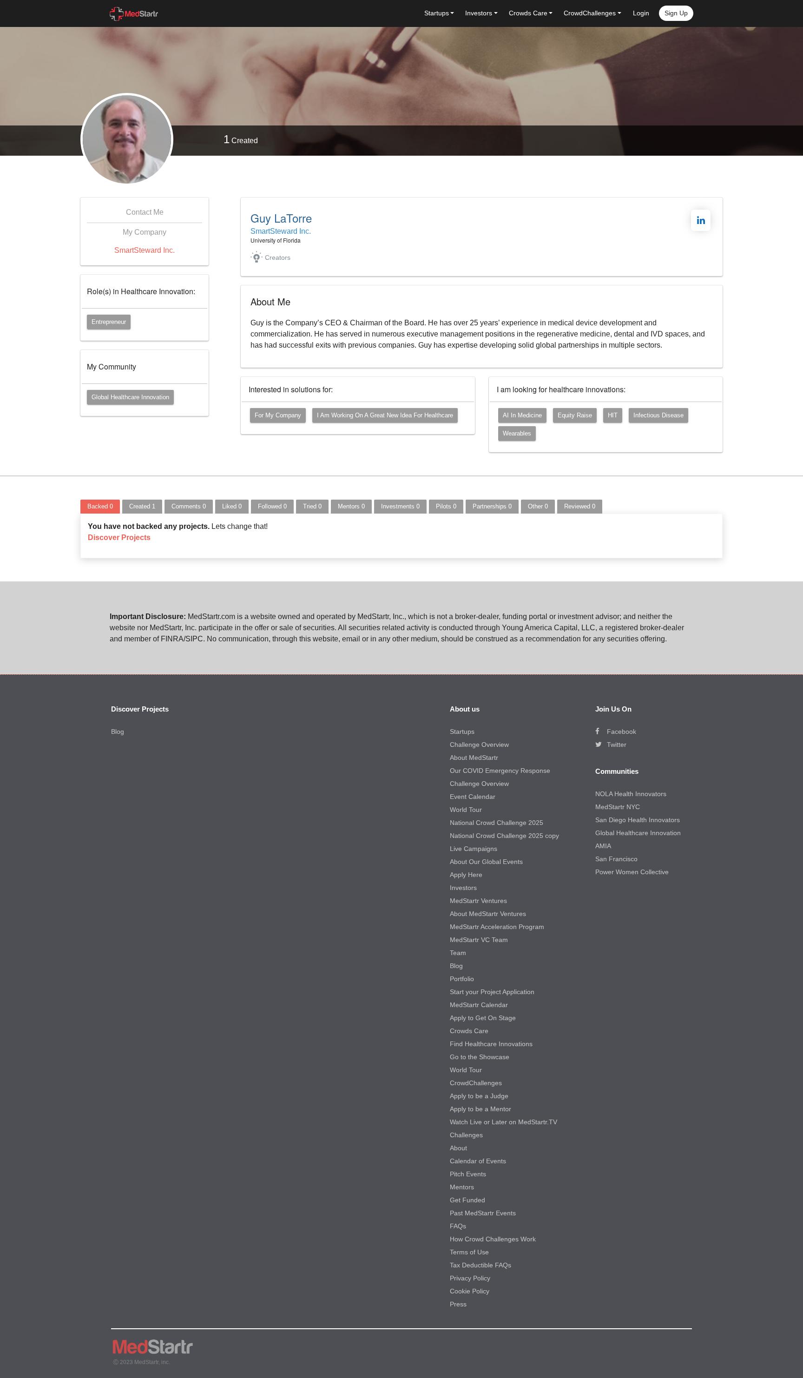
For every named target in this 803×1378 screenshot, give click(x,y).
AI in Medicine (522, 415)
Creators (277, 257)
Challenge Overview (479, 744)
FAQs (458, 1226)
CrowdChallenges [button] (590, 13)
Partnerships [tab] (492, 506)
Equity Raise (575, 415)
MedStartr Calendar (479, 1005)
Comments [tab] (188, 506)
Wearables (517, 433)
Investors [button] (478, 13)
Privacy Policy (470, 1278)
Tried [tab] (312, 506)
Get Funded (467, 1200)
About (458, 1148)
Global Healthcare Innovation (130, 397)
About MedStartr (474, 757)
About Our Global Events (486, 861)
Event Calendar (472, 796)
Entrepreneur (109, 321)
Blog (117, 731)
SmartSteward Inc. (144, 250)
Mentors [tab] (351, 506)
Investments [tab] (400, 506)
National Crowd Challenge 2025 (496, 822)
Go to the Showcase (479, 1057)
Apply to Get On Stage (483, 1018)
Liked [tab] (232, 506)
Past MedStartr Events (483, 1213)
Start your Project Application (492, 992)
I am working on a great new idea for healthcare (385, 415)
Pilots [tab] (446, 506)
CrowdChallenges (476, 1083)
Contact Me (145, 212)
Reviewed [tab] (579, 506)
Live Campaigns (473, 848)
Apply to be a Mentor (480, 1109)
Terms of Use (469, 1252)
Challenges (466, 1135)
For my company (278, 415)
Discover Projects (119, 537)
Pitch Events (468, 1174)
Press (458, 1304)
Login (641, 13)
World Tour (466, 809)
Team (458, 952)
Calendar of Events (478, 1161)
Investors (463, 887)
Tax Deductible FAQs (480, 1265)
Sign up (676, 13)
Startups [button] (436, 13)
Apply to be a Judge (479, 1096)
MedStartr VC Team (479, 939)
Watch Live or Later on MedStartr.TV (503, 1122)
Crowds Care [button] (528, 13)
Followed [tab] (272, 506)
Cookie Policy (469, 1291)
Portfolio (462, 978)
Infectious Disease (658, 415)
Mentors (462, 1187)
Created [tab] (142, 506)
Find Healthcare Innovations (491, 1044)
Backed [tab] (100, 506)
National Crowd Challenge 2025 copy (504, 835)
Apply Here (466, 874)
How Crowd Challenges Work (493, 1239)
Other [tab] (538, 506)
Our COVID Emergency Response (500, 770)
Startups (462, 731)
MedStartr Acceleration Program (497, 926)
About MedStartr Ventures (488, 913)
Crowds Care (469, 1031)
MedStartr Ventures (478, 900)
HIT (613, 415)
